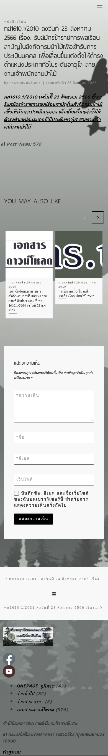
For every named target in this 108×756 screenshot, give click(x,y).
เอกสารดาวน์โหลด (35, 709)
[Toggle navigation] (99, 5)
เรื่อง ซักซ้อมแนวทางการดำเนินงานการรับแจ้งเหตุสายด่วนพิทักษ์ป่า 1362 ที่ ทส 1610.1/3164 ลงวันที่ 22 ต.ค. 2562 (28, 300)
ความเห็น (27, 395)
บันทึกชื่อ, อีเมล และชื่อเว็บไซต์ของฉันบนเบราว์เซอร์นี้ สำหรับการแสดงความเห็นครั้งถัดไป (51, 499)
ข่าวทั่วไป (26, 694)
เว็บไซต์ (24, 479)
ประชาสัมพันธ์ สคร (25, 83)
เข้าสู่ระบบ (12, 752)
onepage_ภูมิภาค (36, 686)
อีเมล (23, 458)
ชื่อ (20, 437)
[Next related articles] (98, 217)
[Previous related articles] (85, 217)
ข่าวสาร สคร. (30, 701)
